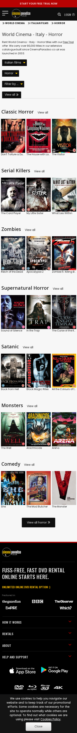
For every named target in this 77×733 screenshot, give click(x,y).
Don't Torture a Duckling (15, 154)
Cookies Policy (50, 719)
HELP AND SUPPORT (15, 657)
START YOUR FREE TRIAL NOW (38, 3)
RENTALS (7, 633)
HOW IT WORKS (12, 622)
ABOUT (6, 645)
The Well (6, 448)
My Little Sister (34, 213)
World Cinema (15, 23)
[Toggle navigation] (6, 13)
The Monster (59, 506)
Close (38, 726)
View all (10, 95)
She (3, 506)
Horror (59, 23)
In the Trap (33, 330)
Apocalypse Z (35, 271)
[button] (58, 14)
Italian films (39, 23)
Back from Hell (10, 389)
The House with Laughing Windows (48, 154)
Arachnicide (34, 448)
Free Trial (68, 42)
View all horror (37, 522)
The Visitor (58, 154)
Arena (55, 448)
